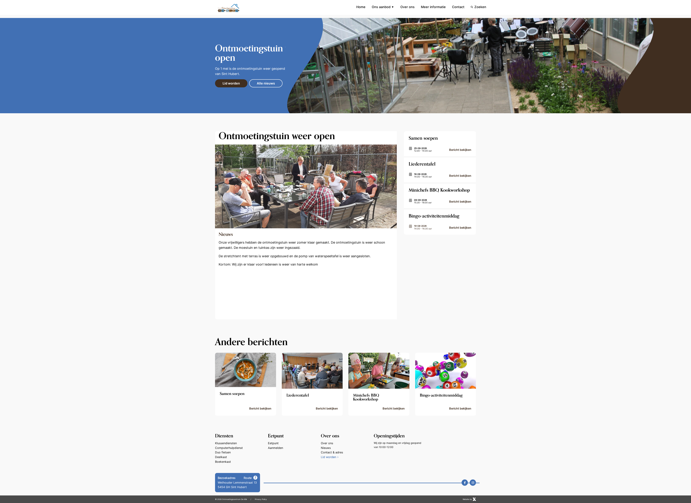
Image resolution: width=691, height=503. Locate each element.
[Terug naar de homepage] (228, 8)
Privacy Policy (261, 499)
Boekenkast (223, 461)
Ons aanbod (381, 7)
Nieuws (326, 448)
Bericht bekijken (460, 150)
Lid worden (231, 83)
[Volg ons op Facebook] (465, 482)
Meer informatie (433, 7)
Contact (458, 7)
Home (360, 7)
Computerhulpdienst (229, 448)
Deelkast (221, 457)
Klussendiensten (226, 443)
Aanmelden (275, 448)
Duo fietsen (223, 452)
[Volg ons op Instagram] (473, 482)
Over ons (407, 7)
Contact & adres (332, 452)
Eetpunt (273, 443)
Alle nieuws (266, 83)
